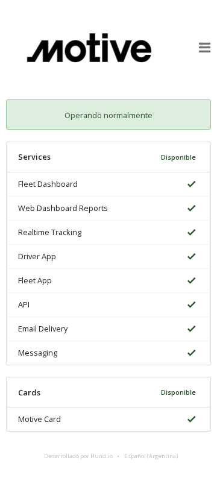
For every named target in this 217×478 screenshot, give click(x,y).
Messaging (37, 352)
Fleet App (35, 280)
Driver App (37, 256)
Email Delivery (43, 328)
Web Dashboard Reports (63, 208)
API (24, 304)
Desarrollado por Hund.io (78, 456)
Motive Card (39, 419)
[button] (205, 47)
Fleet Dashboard (48, 183)
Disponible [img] (178, 157)
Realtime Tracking (49, 232)
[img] (189, 184)
